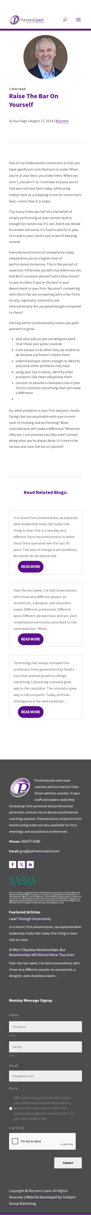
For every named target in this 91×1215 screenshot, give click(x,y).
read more (30, 566)
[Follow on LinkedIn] (30, 864)
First (12, 1035)
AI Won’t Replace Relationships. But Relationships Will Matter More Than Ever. (42, 952)
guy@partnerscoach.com (39, 851)
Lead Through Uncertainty (30, 918)
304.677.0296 (30, 841)
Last (12, 1055)
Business (62, 121)
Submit (68, 1163)
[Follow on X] (21, 864)
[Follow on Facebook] (12, 864)
